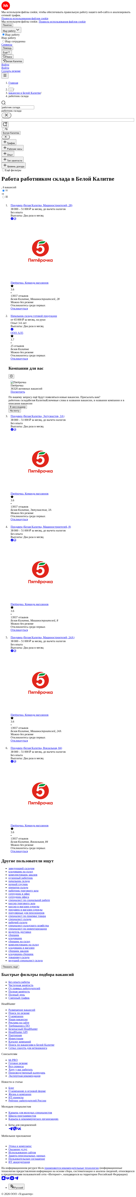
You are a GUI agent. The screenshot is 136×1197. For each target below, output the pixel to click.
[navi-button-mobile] (4, 76)
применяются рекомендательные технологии (71, 1167)
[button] (5, 64)
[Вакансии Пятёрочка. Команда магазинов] (71, 251)
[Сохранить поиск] (4, 125)
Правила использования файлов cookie (62, 21)
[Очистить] (6, 115)
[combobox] (17, 107)
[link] (7, 56)
